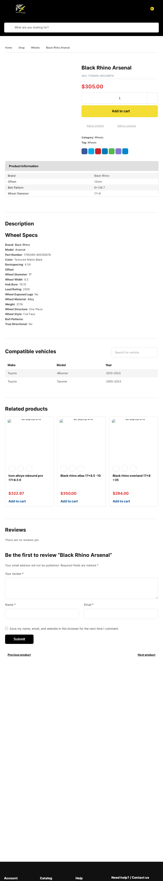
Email (89, 604)
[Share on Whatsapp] (112, 151)
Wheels (35, 47)
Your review (14, 573)
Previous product (19, 654)
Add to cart (121, 111)
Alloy (31, 299)
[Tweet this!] (91, 151)
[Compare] (114, 126)
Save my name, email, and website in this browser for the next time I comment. (64, 628)
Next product (146, 654)
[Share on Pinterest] (98, 151)
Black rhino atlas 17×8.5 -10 (80, 475)
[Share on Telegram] (125, 151)
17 (30, 274)
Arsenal (20, 249)
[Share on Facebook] (84, 151)
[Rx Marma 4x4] (20, 8)
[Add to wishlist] (83, 126)
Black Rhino (22, 244)
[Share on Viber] (118, 151)
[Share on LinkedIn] (105, 151)
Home (8, 47)
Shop (21, 47)
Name (10, 604)
